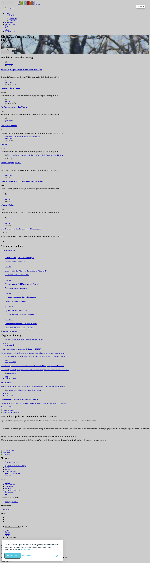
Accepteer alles (12, 555)
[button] (141, 6)
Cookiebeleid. (26, 549)
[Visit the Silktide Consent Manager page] (57, 555)
